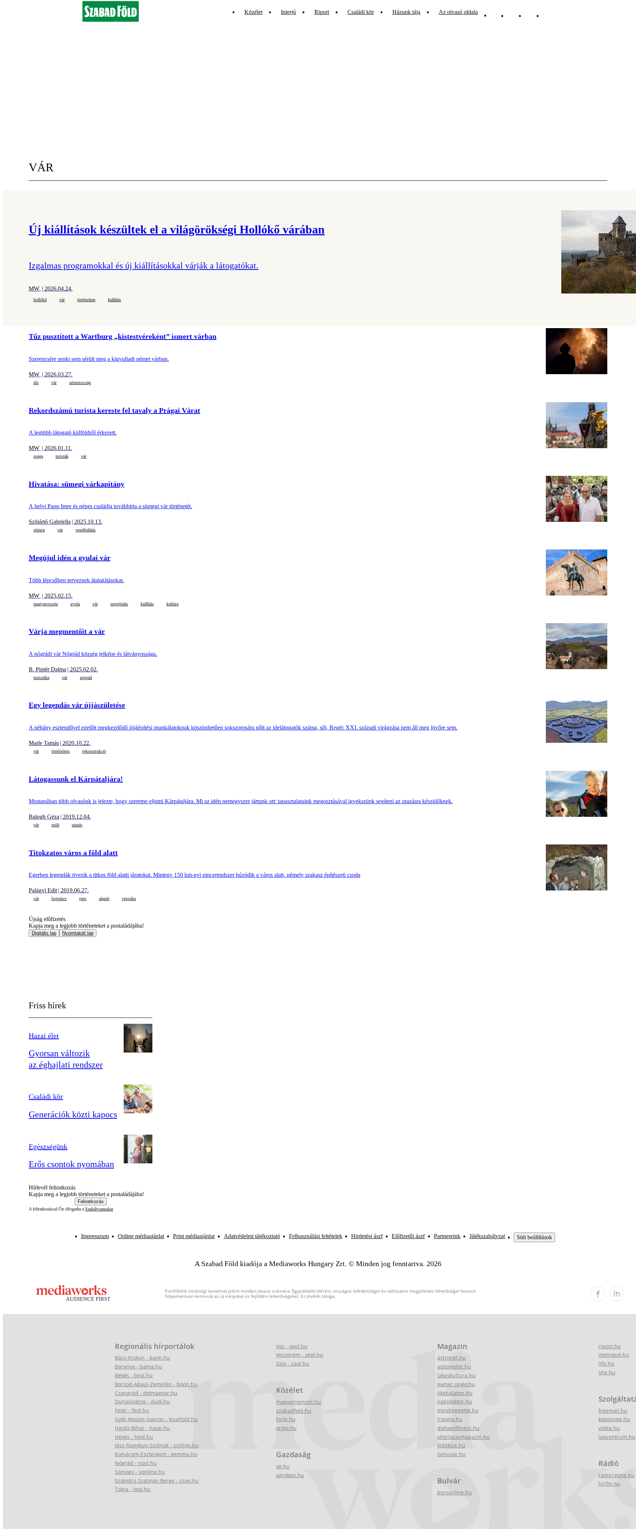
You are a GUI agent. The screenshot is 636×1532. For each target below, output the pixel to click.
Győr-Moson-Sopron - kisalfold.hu (156, 1419)
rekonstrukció (94, 751)
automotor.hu (454, 1366)
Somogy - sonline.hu (140, 1471)
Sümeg (39, 530)
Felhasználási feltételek (315, 1236)
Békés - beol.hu (134, 1375)
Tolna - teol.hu (133, 1489)
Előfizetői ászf (408, 1236)
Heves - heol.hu (134, 1436)
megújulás (119, 604)
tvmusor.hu (451, 1454)
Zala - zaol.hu (292, 1363)
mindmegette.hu (457, 1410)
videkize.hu (451, 1445)
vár (62, 299)
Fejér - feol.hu (132, 1410)
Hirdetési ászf (367, 1236)
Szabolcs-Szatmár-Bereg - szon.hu (157, 1480)
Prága (38, 456)
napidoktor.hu (454, 1401)
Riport (321, 12)
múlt (55, 825)
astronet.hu (451, 1357)
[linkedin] (616, 1293)
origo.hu (286, 1427)
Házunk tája (406, 12)
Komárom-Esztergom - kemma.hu (156, 1454)
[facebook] (598, 1293)
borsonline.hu (454, 1492)
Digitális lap (44, 933)
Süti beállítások (534, 1237)
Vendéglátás (85, 530)
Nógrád (86, 677)
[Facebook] (530, 12)
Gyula (75, 604)
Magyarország (45, 604)
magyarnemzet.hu (298, 1401)
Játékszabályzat (487, 1236)
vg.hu (283, 1466)
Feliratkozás (91, 1201)
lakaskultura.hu (456, 1375)
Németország (80, 382)
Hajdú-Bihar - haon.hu (142, 1427)
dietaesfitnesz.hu (458, 1427)
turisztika (41, 677)
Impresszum (95, 1236)
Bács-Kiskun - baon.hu (142, 1357)
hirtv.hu (286, 1419)
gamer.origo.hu (456, 1384)
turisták (62, 456)
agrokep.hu (290, 1475)
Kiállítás (114, 299)
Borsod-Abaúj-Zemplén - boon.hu (156, 1384)
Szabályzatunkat (99, 1209)
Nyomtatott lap (77, 933)
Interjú (288, 12)
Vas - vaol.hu (291, 1346)
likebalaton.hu (455, 1392)
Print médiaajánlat (194, 1236)
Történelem (86, 299)
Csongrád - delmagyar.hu (146, 1392)
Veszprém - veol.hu (299, 1354)
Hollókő (40, 299)
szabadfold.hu (293, 1410)
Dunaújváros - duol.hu (142, 1401)
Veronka (129, 898)
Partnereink (447, 1236)
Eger (82, 898)
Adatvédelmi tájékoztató (252, 1236)
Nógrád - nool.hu (136, 1462)
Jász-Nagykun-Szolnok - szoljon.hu (157, 1445)
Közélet (253, 12)
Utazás (77, 825)
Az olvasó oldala (458, 12)
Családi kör (360, 12)
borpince (59, 898)
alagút (104, 898)
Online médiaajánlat (141, 1236)
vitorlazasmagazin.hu (463, 1436)
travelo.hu (449, 1419)
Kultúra (172, 604)
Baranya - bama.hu (138, 1366)
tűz (36, 382)
